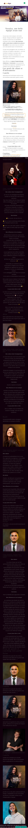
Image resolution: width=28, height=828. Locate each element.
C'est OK (18, 827)
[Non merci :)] (27, 827)
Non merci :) (23, 827)
